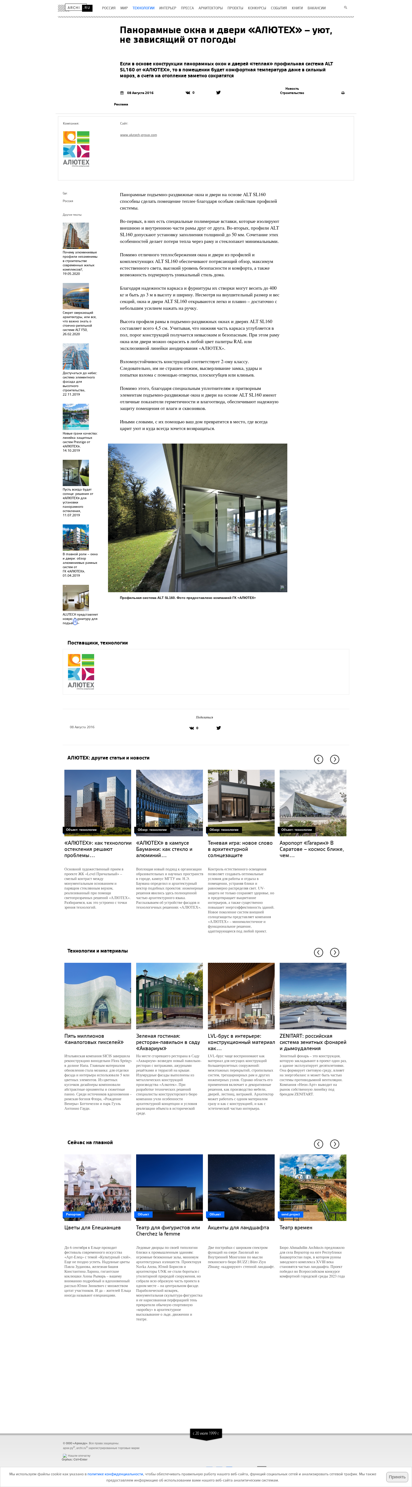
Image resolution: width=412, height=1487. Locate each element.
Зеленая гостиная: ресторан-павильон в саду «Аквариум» (168, 1042)
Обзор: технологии (152, 830)
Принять (397, 1477)
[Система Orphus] (73, 1452)
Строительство (292, 93)
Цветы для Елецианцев (92, 1227)
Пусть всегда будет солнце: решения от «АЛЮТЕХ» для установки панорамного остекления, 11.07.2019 (78, 502)
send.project (290, 1214)
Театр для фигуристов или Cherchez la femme (168, 1230)
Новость (292, 88)
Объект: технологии (81, 830)
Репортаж (73, 1214)
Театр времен (296, 1227)
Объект (143, 1214)
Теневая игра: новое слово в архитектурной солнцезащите (240, 849)
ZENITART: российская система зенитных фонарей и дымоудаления (313, 1042)
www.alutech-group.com (138, 134)
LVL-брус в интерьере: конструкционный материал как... (241, 1042)
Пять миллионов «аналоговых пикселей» (94, 1039)
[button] (317, 759)
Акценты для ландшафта (238, 1227)
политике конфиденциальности (115, 1474)
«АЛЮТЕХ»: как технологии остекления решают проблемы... (98, 849)
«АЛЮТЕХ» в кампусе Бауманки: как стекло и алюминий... (164, 849)
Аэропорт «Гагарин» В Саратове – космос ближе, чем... (312, 849)
